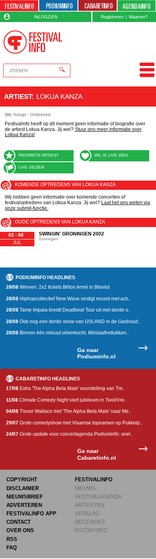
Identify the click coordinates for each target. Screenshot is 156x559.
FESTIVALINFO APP (31, 514)
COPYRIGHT (21, 480)
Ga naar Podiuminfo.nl (96, 353)
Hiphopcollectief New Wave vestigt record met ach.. (68, 299)
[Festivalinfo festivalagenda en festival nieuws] (19, 6)
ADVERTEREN (24, 505)
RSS (11, 539)
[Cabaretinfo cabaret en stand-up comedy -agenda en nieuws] (97, 6)
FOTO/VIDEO (91, 530)
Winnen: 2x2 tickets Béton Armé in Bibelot (58, 287)
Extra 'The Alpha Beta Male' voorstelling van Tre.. (65, 388)
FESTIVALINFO (93, 480)
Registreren (112, 16)
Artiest (18, 96)
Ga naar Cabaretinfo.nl (96, 454)
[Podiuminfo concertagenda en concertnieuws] (58, 6)
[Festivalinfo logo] (32, 42)
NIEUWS (85, 488)
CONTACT (18, 522)
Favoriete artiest (38, 155)
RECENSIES (90, 522)
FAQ (11, 548)
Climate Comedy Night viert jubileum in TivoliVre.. (66, 400)
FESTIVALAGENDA (98, 497)
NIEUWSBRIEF (24, 497)
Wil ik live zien (111, 155)
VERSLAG (87, 514)
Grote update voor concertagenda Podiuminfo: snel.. (69, 434)
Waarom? (138, 16)
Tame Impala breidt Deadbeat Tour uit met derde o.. (68, 310)
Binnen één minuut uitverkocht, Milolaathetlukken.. (67, 333)
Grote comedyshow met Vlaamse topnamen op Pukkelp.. (74, 423)
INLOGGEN (46, 16)
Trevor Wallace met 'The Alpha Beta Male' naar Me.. (68, 411)
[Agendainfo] (137, 6)
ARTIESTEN (89, 505)
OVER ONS (20, 530)
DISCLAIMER (22, 488)
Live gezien (31, 167)
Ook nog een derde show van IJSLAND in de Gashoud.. (73, 321)
